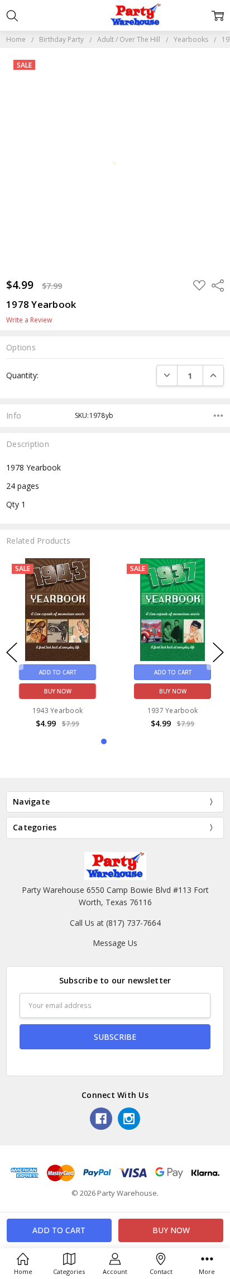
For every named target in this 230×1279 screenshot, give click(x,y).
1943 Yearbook (57, 710)
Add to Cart (57, 672)
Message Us (115, 943)
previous (11, 652)
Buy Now (57, 691)
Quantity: (22, 375)
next (218, 652)
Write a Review (29, 320)
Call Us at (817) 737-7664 (115, 922)
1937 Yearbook (172, 710)
